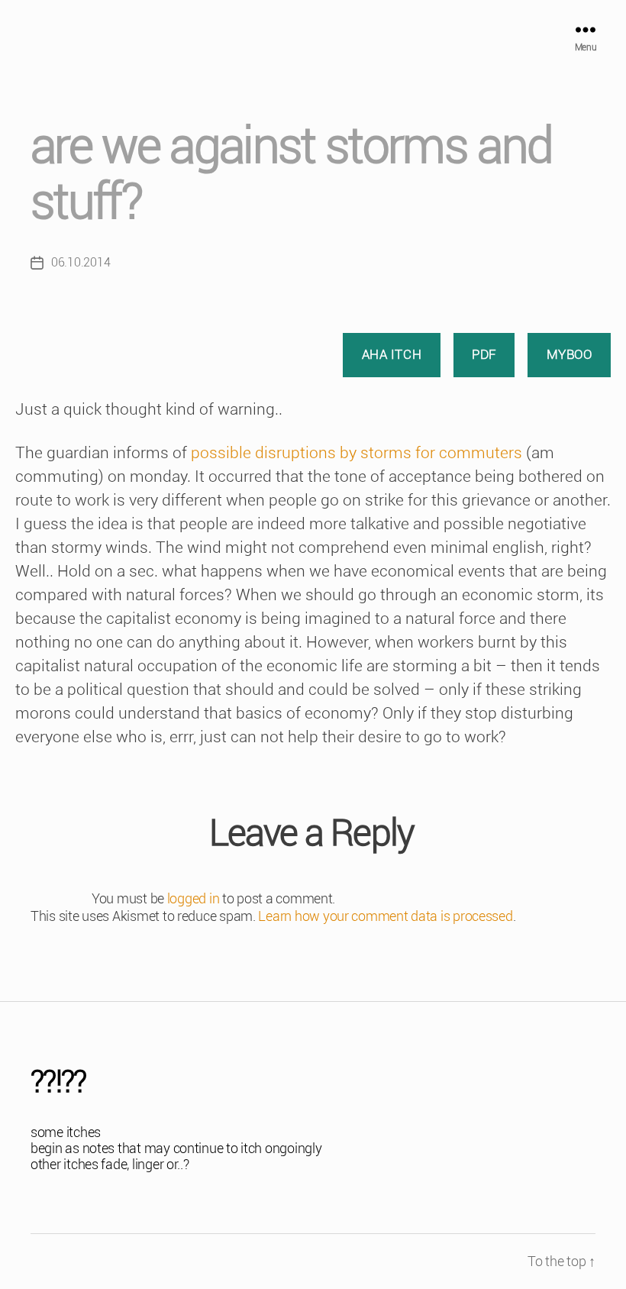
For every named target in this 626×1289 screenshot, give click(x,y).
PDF (484, 354)
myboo (569, 354)
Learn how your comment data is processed (385, 916)
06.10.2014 (80, 262)
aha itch (392, 354)
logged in (193, 898)
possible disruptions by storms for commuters (356, 453)
